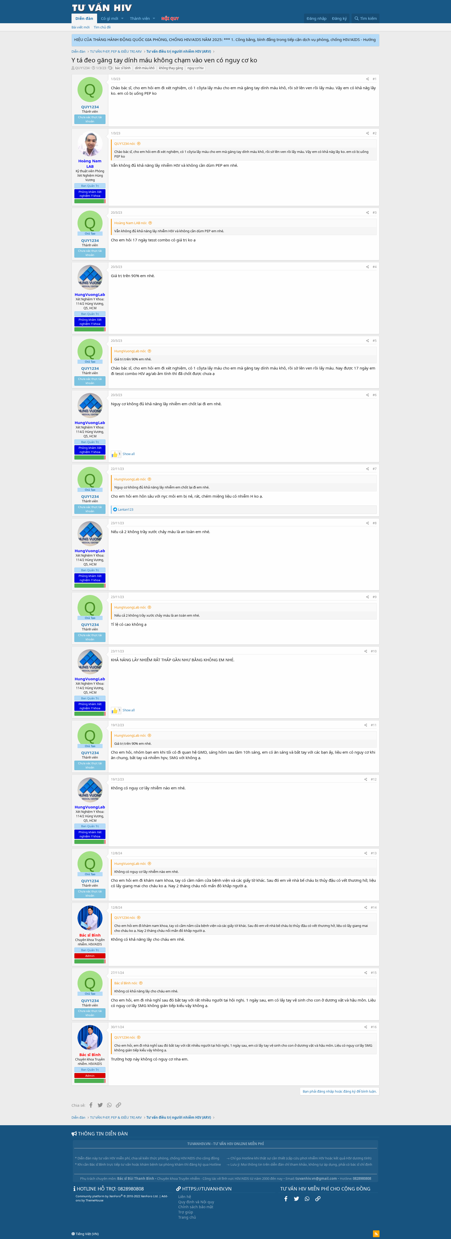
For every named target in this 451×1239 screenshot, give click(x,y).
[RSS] (376, 1233)
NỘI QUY (170, 18)
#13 (374, 853)
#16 (374, 1027)
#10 (374, 651)
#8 (375, 523)
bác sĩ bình (122, 68)
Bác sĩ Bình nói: (125, 983)
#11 (374, 725)
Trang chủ (187, 1217)
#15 (374, 972)
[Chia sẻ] (367, 79)
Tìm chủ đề (102, 27)
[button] (122, 18)
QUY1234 (82, 67)
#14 (374, 907)
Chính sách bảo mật (195, 1206)
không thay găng (171, 68)
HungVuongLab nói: (130, 351)
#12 (374, 779)
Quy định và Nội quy (196, 1201)
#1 (375, 79)
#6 (375, 395)
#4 (375, 267)
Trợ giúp (185, 1212)
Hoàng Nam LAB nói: (130, 223)
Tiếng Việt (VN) (87, 1233)
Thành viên (140, 18)
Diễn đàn (84, 18)
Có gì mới (109, 18)
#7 (375, 469)
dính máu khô (145, 68)
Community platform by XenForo (117, 1196)
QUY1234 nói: (124, 143)
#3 (375, 212)
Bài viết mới (81, 27)
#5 (375, 340)
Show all (129, 454)
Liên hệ (184, 1196)
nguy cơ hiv (195, 68)
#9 (375, 597)
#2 (375, 133)
